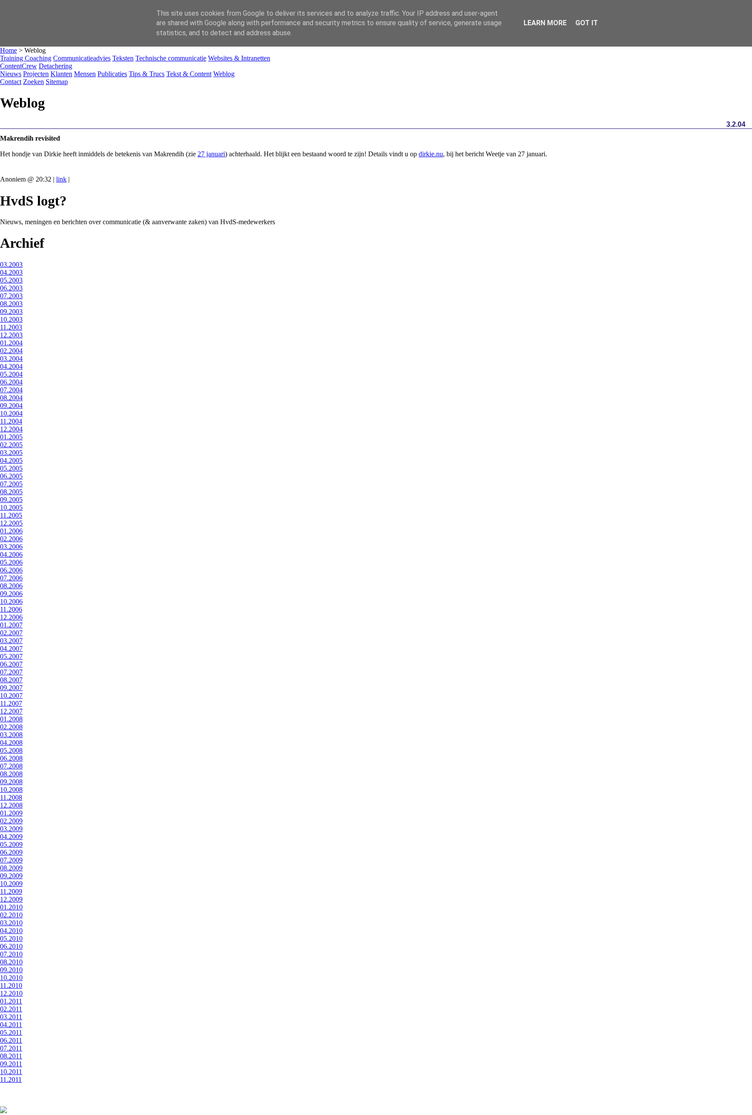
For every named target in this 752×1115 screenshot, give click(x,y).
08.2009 (11, 868)
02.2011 (11, 1009)
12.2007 (11, 711)
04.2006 (11, 554)
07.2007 (11, 672)
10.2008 (11, 789)
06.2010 (11, 946)
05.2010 (11, 938)
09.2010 (11, 970)
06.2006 (11, 570)
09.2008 (11, 781)
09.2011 (11, 1064)
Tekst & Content (189, 73)
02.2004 (11, 350)
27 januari (211, 154)
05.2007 (11, 656)
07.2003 (11, 296)
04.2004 (11, 366)
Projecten (36, 73)
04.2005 (11, 460)
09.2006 (11, 593)
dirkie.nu (431, 154)
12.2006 (11, 617)
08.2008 (11, 774)
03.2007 (11, 640)
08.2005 (11, 491)
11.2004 (11, 421)
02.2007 (11, 633)
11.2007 (11, 703)
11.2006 (11, 609)
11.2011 (11, 1079)
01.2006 (11, 531)
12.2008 (11, 805)
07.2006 (11, 578)
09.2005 (11, 499)
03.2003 (11, 264)
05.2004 (11, 374)
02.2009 (11, 821)
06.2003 (11, 288)
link (61, 179)
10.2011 (11, 1071)
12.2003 (11, 335)
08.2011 (11, 1056)
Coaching (38, 58)
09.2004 (11, 405)
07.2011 (11, 1048)
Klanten (61, 73)
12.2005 (11, 523)
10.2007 (11, 695)
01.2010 (11, 907)
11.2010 (11, 985)
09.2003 (11, 311)
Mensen (85, 73)
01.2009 (11, 813)
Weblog (224, 73)
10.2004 (11, 413)
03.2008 (11, 734)
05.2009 (11, 844)
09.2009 (11, 875)
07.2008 (11, 766)
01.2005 (11, 437)
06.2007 (11, 664)
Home (8, 50)
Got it (586, 23)
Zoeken (33, 81)
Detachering (55, 66)
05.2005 (11, 468)
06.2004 (11, 382)
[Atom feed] (3, 1111)
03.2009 (11, 828)
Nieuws (10, 73)
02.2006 (11, 538)
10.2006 (11, 601)
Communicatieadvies (82, 58)
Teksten (123, 58)
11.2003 (11, 327)
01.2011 (11, 1001)
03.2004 (11, 358)
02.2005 (11, 444)
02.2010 (11, 915)
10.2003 (11, 319)
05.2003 (11, 280)
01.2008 (11, 719)
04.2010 (11, 930)
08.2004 (11, 397)
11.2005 (11, 515)
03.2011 (11, 1017)
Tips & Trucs (146, 73)
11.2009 (11, 891)
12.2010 (11, 993)
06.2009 (11, 852)
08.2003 (11, 303)
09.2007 (11, 687)
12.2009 (11, 899)
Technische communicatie (170, 58)
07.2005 (11, 484)
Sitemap (57, 81)
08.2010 (11, 962)
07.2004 (11, 390)
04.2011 (11, 1024)
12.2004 (11, 429)
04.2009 (11, 836)
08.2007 (11, 680)
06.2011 (11, 1040)
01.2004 (11, 343)
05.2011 (11, 1032)
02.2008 (11, 727)
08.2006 (11, 586)
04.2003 (11, 272)
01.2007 (11, 625)
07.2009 (11, 860)
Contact (10, 81)
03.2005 (11, 452)
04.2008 (11, 742)
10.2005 (11, 507)
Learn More (545, 23)
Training (12, 58)
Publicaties (112, 73)
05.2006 (11, 562)
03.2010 (11, 922)
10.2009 (11, 883)
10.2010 (11, 977)
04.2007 (11, 648)
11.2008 (11, 797)
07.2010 (11, 954)
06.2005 (11, 476)
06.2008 (11, 758)
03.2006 (11, 546)
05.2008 (11, 750)
